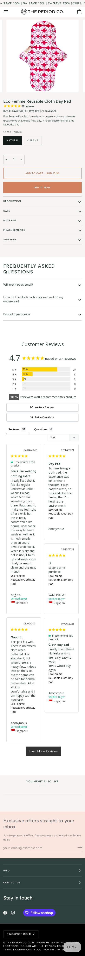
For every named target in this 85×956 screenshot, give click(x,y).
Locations (11, 946)
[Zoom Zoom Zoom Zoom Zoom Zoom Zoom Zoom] (42, 56)
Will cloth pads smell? (18, 284)
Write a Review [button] (44, 407)
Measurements (14, 229)
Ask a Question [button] (44, 417)
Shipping (9, 239)
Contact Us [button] (11, 882)
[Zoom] (14, 84)
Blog (37, 949)
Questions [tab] (40, 429)
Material (10, 220)
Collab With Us (32, 946)
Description (12, 201)
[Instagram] (13, 913)
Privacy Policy (56, 946)
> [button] (43, 751)
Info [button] (6, 870)
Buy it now (42, 187)
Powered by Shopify (58, 949)
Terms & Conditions (17, 949)
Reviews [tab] (13, 429)
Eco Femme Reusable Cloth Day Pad (23, 580)
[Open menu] (9, 12)
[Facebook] (5, 913)
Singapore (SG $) (19, 934)
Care (6, 210)
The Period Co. (16, 942)
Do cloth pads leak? (16, 314)
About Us (43, 942)
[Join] (78, 847)
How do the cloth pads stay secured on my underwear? (33, 299)
